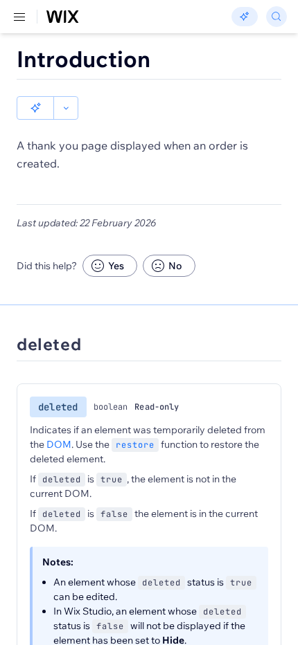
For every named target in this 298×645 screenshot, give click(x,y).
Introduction (83, 59)
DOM (58, 444)
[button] (35, 108)
